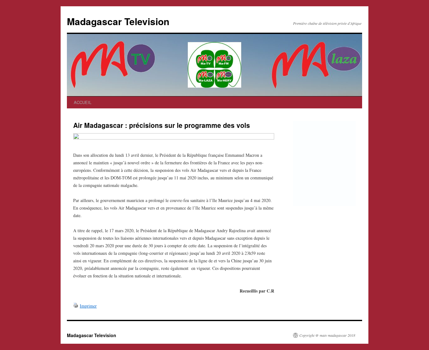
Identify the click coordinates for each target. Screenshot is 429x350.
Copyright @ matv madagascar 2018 (327, 335)
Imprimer (88, 306)
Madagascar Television (118, 21)
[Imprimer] (75, 306)
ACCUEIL (82, 102)
